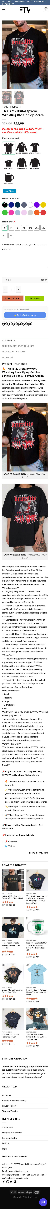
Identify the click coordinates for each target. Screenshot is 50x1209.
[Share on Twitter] (14, 324)
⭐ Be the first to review (25, 315)
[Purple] (37, 205)
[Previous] (6, 55)
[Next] (43, 55)
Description (8, 340)
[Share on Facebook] (9, 324)
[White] (31, 205)
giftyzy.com (42, 852)
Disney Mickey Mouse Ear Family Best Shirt (12, 991)
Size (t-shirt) (8, 222)
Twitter (11, 846)
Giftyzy (24, 1066)
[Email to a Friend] (19, 324)
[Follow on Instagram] (7, 1181)
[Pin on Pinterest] (24, 324)
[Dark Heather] (24, 205)
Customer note (9, 244)
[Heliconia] (11, 212)
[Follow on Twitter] (11, 1181)
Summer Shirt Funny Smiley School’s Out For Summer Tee (36, 1036)
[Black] (5, 205)
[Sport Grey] (31, 212)
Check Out (34, 298)
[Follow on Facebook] (4, 1181)
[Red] (43, 212)
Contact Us (7, 1127)
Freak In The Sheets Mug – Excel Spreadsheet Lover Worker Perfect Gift (36, 946)
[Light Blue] (18, 212)
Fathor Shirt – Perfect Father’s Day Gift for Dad (12, 897)
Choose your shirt (10, 138)
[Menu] (3, 10)
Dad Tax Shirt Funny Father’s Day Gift (10, 1035)
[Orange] (37, 212)
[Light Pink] (24, 212)
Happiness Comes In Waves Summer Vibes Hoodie (11, 945)
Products (15, 107)
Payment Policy (9, 1138)
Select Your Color (10, 198)
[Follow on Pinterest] (15, 1181)
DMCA (5, 1143)
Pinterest (12, 841)
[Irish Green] (5, 212)
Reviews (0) (7, 357)
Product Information (13, 352)
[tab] (25, 340)
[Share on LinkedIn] (29, 324)
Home (5, 107)
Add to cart (13, 298)
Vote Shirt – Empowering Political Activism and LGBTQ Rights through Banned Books (36, 899)
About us (6, 1095)
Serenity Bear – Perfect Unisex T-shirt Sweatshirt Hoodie (36, 992)
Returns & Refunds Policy (14, 1100)
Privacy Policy (9, 1105)
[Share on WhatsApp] (4, 324)
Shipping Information (12, 1132)
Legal (4, 1148)
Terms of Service (10, 1111)
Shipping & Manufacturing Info (18, 346)
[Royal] (11, 205)
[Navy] (18, 205)
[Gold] (43, 205)
